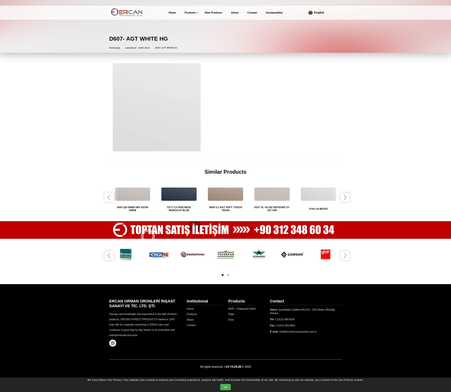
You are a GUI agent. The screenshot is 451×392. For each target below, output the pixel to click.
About (235, 12)
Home (172, 12)
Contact (252, 12)
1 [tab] (222, 275)
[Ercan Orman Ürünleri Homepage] (126, 13)
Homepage (114, 48)
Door (231, 319)
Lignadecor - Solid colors (137, 48)
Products (190, 12)
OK (225, 387)
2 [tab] (228, 275)
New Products (213, 12)
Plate (231, 314)
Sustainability (274, 12)
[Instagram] (114, 343)
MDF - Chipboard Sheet (242, 308)
